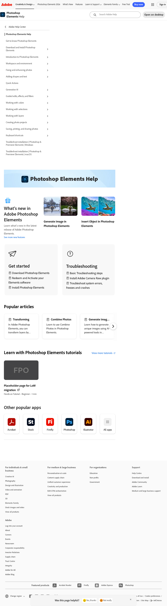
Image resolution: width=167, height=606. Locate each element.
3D (6, 498)
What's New (68, 4)
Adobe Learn (137, 486)
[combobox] (115, 14)
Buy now (138, 4)
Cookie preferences (152, 596)
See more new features (14, 237)
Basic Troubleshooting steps (86, 273)
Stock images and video (14, 507)
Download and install (140, 478)
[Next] (113, 326)
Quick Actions (12, 83)
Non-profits (94, 478)
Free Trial (126, 4)
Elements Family (111, 4)
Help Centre (137, 473)
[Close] (130, 599)
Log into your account (14, 526)
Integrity (8, 565)
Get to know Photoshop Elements (21, 41)
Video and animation (13, 490)
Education (94, 473)
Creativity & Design (23, 4)
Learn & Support (92, 4)
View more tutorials (102, 353)
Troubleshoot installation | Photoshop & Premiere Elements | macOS (23, 153)
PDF (6, 494)
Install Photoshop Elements (27, 287)
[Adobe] (6, 4)
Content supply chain (55, 478)
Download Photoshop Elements (30, 273)
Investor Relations (12, 552)
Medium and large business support (146, 491)
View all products (12, 512)
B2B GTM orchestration (56, 491)
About (7, 530)
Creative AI (9, 476)
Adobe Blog (9, 574)
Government (95, 482)
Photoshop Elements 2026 (49, 4)
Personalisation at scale (56, 473)
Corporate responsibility (14, 548)
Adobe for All (10, 570)
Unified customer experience (58, 482)
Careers (8, 535)
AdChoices (157, 600)
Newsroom (9, 543)
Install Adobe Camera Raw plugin (89, 278)
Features (79, 4)
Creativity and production (57, 486)
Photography (10, 481)
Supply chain (10, 557)
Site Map (144, 600)
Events (7, 539)
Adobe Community (139, 482)
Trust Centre (10, 561)
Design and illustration (14, 485)
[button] (152, 4)
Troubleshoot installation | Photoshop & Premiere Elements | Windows (23, 143)
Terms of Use (137, 596)
